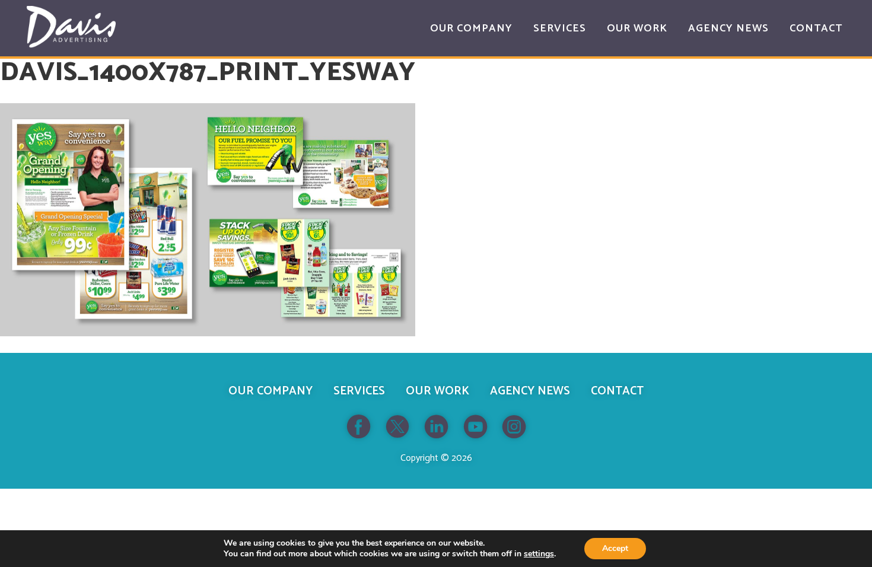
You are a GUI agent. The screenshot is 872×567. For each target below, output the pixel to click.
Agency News (530, 391)
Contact (617, 391)
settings (539, 554)
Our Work (437, 391)
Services (359, 391)
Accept (615, 548)
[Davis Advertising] (71, 27)
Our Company (270, 391)
